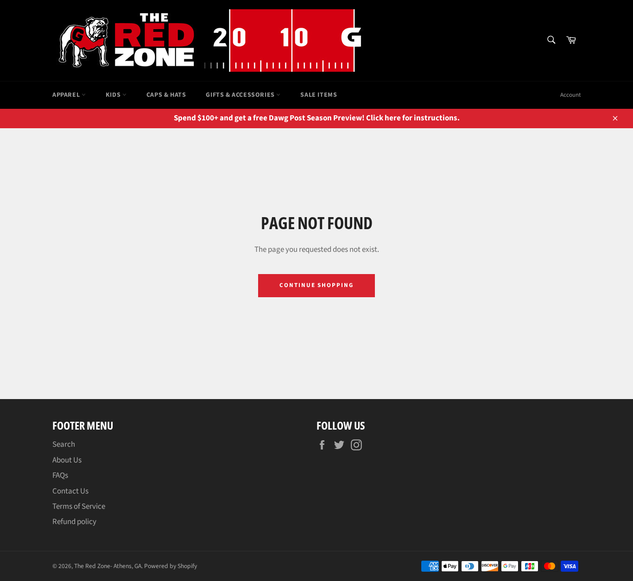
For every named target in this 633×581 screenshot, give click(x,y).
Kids (114, 95)
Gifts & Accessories (241, 95)
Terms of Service (78, 506)
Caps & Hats (166, 95)
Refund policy (74, 521)
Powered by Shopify (170, 566)
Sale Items (318, 95)
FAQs (60, 475)
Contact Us (70, 491)
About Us (67, 460)
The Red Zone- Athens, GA (107, 566)
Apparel (67, 95)
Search (63, 444)
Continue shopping (316, 285)
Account (570, 95)
